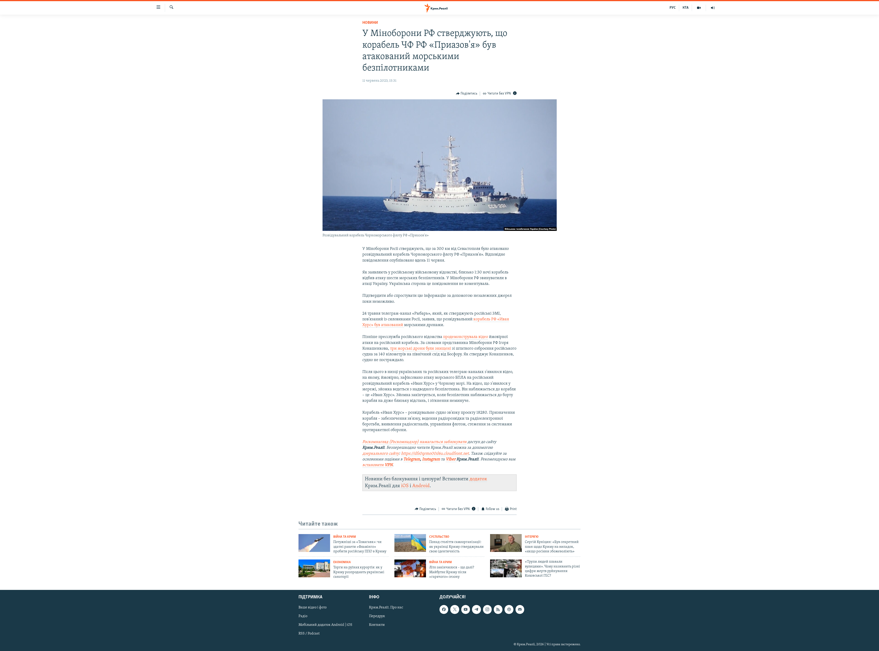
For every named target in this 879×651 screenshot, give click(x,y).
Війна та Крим (344, 537)
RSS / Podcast (309, 633)
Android (421, 486)
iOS (405, 486)
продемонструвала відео (465, 337)
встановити (377, 465)
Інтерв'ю (531, 537)
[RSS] (498, 609)
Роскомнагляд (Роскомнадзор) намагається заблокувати (414, 442)
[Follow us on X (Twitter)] (454, 609)
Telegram (411, 459)
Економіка (342, 562)
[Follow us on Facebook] (444, 609)
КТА (686, 8)
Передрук (377, 616)
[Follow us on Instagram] (487, 609)
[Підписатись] (519, 609)
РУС (673, 8)
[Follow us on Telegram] (476, 609)
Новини (370, 23)
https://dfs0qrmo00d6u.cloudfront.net (435, 454)
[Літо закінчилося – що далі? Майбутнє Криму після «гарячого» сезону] (410, 568)
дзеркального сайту (380, 454)
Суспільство (439, 537)
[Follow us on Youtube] (465, 609)
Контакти (377, 625)
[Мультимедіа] (699, 8)
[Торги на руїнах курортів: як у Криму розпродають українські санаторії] (314, 568)
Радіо (302, 616)
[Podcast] (509, 609)
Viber (451, 459)
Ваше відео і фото (312, 607)
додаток (478, 479)
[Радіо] (713, 8)
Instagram (431, 459)
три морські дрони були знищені (420, 349)
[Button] (466, 94)
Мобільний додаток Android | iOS (325, 625)
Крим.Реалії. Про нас (386, 607)
